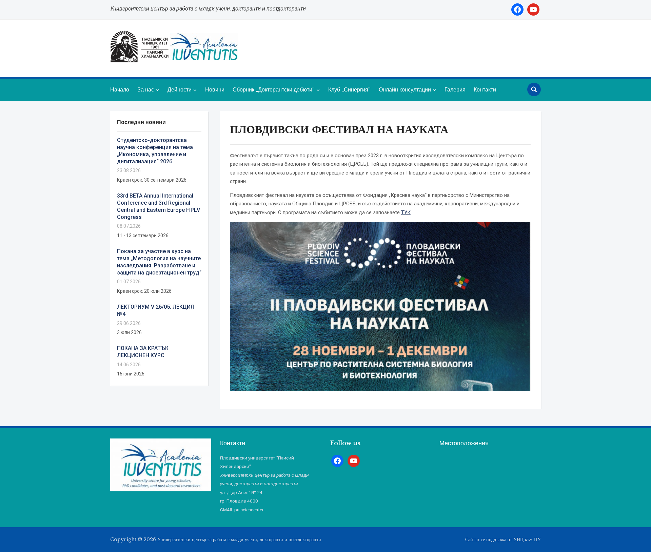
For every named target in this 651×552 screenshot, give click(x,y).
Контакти (485, 89)
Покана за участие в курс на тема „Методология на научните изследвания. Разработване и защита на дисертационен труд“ (159, 261)
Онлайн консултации (405, 89)
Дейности (179, 89)
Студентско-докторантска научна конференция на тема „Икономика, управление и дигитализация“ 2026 (155, 150)
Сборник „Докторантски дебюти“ (274, 89)
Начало (119, 89)
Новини (214, 89)
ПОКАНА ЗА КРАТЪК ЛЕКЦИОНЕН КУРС (143, 352)
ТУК (406, 212)
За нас (145, 89)
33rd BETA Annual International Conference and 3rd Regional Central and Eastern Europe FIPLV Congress (158, 206)
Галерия (455, 89)
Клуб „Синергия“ (349, 89)
